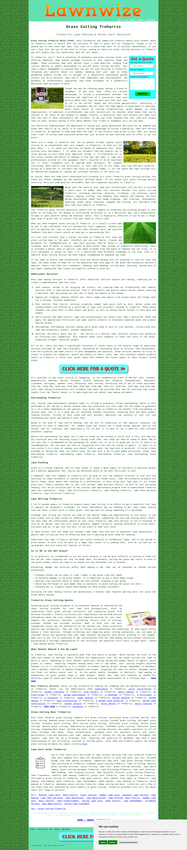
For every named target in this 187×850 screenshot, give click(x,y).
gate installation (67, 701)
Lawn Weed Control (52, 804)
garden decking (121, 698)
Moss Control (132, 798)
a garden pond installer (110, 701)
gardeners (78, 707)
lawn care (83, 609)
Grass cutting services (103, 729)
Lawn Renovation (74, 798)
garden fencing (73, 704)
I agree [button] (102, 842)
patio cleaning (143, 704)
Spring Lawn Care (92, 801)
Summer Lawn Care (109, 795)
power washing (85, 698)
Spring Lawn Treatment (76, 804)
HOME (119, 20)
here (84, 744)
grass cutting (121, 49)
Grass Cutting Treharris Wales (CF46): (53, 41)
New (51, 829)
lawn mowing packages (67, 60)
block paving (108, 704)
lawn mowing (45, 389)
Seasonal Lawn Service (135, 795)
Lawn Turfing (115, 798)
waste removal (126, 692)
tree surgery (91, 692)
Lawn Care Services (52, 798)
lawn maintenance (145, 349)
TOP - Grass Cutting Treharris (48, 809)
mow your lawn (92, 92)
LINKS (126, 20)
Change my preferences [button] (128, 842)
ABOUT (133, 20)
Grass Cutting (89, 795)
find (39, 718)
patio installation (140, 689)
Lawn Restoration (96, 798)
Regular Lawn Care (49, 795)
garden (123, 75)
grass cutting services (106, 66)
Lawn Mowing (66, 829)
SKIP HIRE (49, 707)
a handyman (111, 695)
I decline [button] (112, 842)
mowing (130, 280)
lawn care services (108, 190)
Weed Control (70, 795)
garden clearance (54, 692)
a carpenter (51, 698)
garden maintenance (75, 695)
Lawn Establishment (68, 801)
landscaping (101, 689)
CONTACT (141, 20)
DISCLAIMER (150, 20)
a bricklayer (144, 695)
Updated (57, 829)
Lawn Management (133, 801)
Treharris (84, 378)
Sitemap (32, 829)
